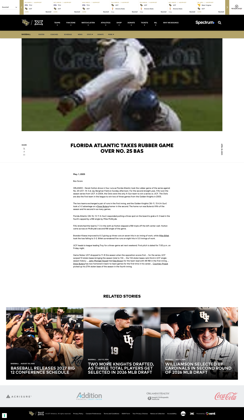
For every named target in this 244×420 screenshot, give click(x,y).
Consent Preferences (93, 414)
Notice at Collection (157, 414)
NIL (155, 23)
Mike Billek (164, 235)
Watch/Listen (88, 23)
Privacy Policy (78, 414)
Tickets (144, 23)
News (80, 34)
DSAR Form (126, 414)
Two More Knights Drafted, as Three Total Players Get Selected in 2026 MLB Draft (121, 368)
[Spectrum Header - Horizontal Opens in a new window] (205, 23)
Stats (89, 34)
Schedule (68, 34)
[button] (22, 7)
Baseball (15, 364)
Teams (57, 23)
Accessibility (172, 414)
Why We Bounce (171, 23)
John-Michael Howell (98, 261)
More (110, 34)
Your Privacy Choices (140, 414)
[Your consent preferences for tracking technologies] (4, 415)
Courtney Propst (160, 264)
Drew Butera (103, 206)
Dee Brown (118, 261)
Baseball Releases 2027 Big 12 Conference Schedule (43, 370)
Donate (131, 23)
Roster (41, 34)
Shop (119, 23)
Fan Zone (70, 23)
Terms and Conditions (111, 414)
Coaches (54, 34)
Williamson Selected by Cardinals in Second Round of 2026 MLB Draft (198, 368)
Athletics (105, 23)
